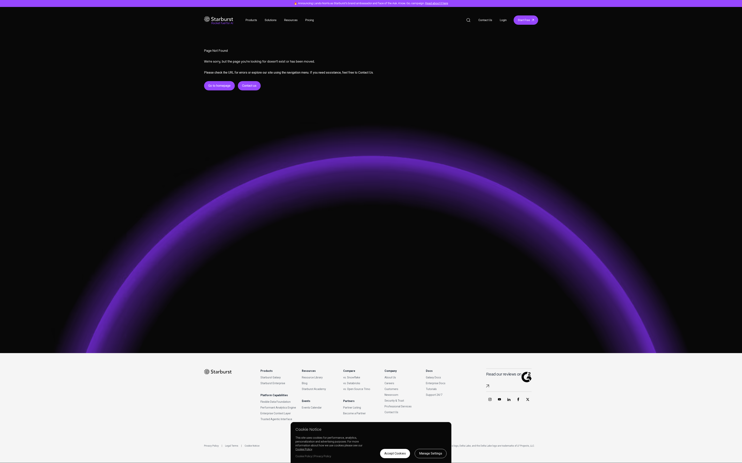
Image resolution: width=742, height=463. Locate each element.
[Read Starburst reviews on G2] (487, 386)
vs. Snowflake (351, 377)
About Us (390, 377)
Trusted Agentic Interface (276, 419)
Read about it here (436, 3)
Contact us (249, 86)
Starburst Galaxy (270, 377)
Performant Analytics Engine (278, 407)
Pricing (309, 20)
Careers (389, 383)
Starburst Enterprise (272, 383)
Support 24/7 (434, 394)
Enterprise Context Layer (275, 413)
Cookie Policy (303, 449)
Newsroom (391, 394)
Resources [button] (291, 20)
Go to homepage (219, 86)
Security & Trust (394, 400)
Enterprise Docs (435, 383)
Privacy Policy (211, 445)
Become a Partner (354, 413)
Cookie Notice (252, 445)
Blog (304, 383)
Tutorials (431, 389)
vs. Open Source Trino (356, 389)
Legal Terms (231, 445)
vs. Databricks (351, 383)
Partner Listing (352, 407)
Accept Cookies (395, 453)
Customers (391, 389)
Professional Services (398, 406)
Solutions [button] (271, 20)
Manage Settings (430, 453)
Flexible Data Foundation (275, 401)
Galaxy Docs (433, 377)
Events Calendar (312, 407)
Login (503, 20)
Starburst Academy (314, 389)
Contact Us (485, 20)
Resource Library (312, 377)
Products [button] (251, 20)
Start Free (524, 20)
